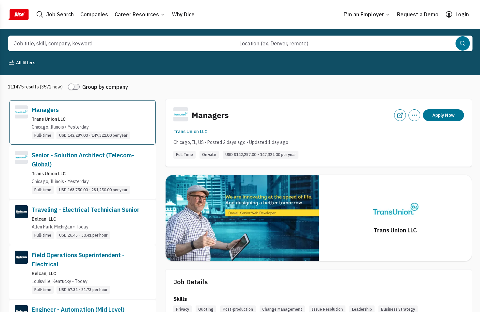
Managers (45, 110)
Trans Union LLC (190, 131)
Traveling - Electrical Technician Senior (85, 209)
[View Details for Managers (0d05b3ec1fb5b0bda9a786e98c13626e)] (82, 122)
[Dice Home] (18, 14)
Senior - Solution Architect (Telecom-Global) (83, 159)
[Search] (463, 43)
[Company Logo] (21, 122)
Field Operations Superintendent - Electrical (78, 259)
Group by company (105, 87)
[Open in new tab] (400, 115)
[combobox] (112, 43)
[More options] (414, 115)
